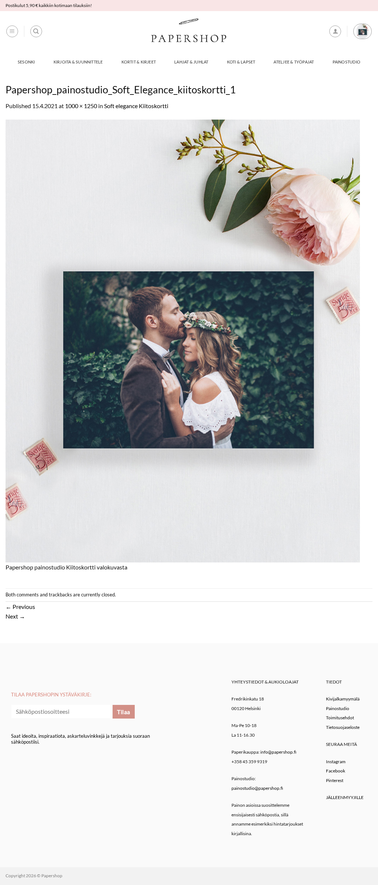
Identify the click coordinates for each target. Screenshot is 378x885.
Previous (20, 606)
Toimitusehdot (340, 717)
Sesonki (26, 61)
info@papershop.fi (278, 752)
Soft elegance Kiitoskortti (136, 105)
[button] (12, 31)
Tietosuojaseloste (343, 727)
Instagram (336, 761)
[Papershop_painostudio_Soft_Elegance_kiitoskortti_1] (183, 340)
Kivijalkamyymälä (343, 699)
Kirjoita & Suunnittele (78, 61)
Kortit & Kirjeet (138, 61)
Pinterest (334, 780)
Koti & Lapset (241, 61)
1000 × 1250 (81, 105)
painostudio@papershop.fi (257, 788)
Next (15, 616)
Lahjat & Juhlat (191, 61)
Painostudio (346, 61)
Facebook (335, 771)
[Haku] (36, 31)
